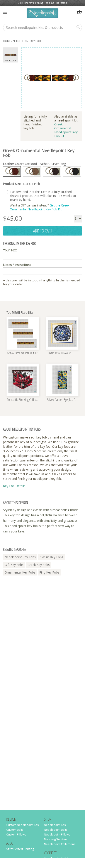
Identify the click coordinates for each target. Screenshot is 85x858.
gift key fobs (14, 565)
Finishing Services (56, 839)
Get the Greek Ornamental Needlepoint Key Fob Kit (39, 207)
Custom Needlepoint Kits (22, 825)
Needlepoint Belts (56, 830)
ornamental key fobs (20, 572)
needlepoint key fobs (27, 41)
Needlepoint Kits (55, 825)
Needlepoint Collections (59, 844)
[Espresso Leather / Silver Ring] (52, 171)
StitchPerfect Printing (20, 849)
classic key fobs (51, 557)
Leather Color (34, 164)
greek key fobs (38, 565)
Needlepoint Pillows (57, 834)
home (7, 41)
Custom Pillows (16, 834)
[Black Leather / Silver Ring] (72, 171)
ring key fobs (49, 572)
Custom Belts (15, 830)
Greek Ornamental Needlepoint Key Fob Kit (66, 130)
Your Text (10, 250)
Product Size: (21, 184)
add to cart (42, 231)
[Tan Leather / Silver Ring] (32, 171)
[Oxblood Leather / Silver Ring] (11, 171)
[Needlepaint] (42, 13)
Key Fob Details (14, 486)
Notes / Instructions (17, 265)
